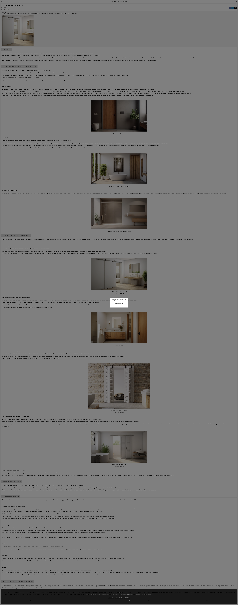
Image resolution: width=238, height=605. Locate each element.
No (114, 306)
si (123, 306)
